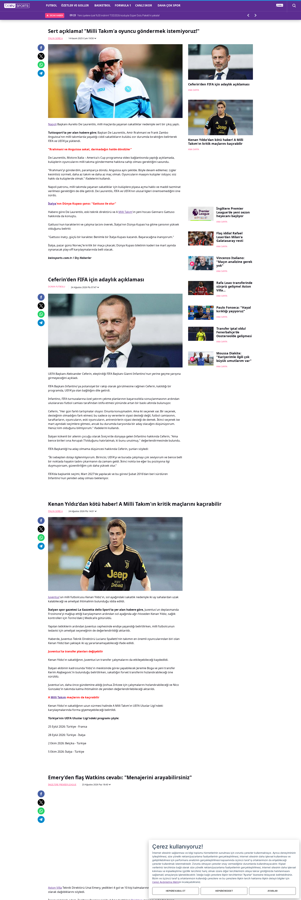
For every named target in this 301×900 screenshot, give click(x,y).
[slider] (115, 855)
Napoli (52, 124)
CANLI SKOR (143, 5)
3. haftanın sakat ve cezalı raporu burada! (99, 15)
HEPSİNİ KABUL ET (175, 891)
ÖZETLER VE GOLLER (75, 5)
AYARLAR (272, 891)
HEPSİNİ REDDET (224, 891)
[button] (17, 5)
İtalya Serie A (55, 38)
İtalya (52, 203)
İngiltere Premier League (62, 784)
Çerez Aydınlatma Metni (165, 882)
